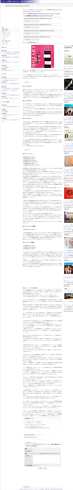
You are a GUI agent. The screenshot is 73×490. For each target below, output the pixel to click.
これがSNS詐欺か (5, 67)
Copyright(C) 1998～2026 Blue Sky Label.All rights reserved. (51, 489)
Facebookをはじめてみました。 (8, 70)
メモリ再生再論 (5, 111)
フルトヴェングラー (5, 35)
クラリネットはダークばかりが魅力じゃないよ (10, 95)
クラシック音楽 (5, 42)
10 (40, 435)
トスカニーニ (4, 37)
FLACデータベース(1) (6, 32)
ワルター (3, 39)
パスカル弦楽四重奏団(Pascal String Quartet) (33, 9)
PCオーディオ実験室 (5, 101)
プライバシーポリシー (35, 489)
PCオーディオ (4, 44)
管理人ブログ (4, 47)
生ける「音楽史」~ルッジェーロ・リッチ (9, 98)
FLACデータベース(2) (6, 34)
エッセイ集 (4, 73)
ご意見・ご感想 (4, 29)
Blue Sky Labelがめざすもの (25, 489)
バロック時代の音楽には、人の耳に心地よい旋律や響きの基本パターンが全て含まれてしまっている (10, 90)
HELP (3, 27)
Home (24, 9)
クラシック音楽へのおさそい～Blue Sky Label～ (16, 1)
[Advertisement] (10, 16)
